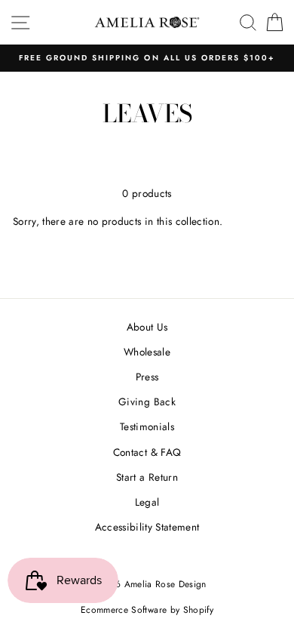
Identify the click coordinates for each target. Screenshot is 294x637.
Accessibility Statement (147, 526)
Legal (147, 501)
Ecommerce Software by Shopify (147, 610)
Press (147, 376)
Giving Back (147, 401)
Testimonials (147, 426)
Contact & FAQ (147, 452)
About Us (147, 326)
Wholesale (147, 351)
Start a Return (147, 477)
